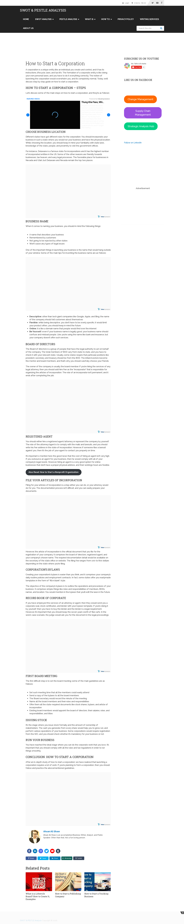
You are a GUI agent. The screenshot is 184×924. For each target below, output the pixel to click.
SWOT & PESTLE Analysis (43, 10)
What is (89, 19)
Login (127, 3)
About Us (28, 28)
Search (161, 28)
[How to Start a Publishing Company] (68, 881)
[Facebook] (29, 851)
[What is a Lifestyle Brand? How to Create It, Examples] (39, 881)
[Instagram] (41, 851)
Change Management (140, 99)
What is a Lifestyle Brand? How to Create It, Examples (38, 896)
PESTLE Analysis (68, 19)
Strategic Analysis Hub (141, 126)
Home (26, 19)
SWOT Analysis (43, 19)
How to (105, 19)
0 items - (140, 3)
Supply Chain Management (143, 112)
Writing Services (149, 19)
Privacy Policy (126, 19)
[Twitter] (46, 851)
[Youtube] (52, 851)
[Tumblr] (58, 851)
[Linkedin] (35, 851)
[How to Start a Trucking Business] (97, 881)
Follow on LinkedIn (133, 142)
